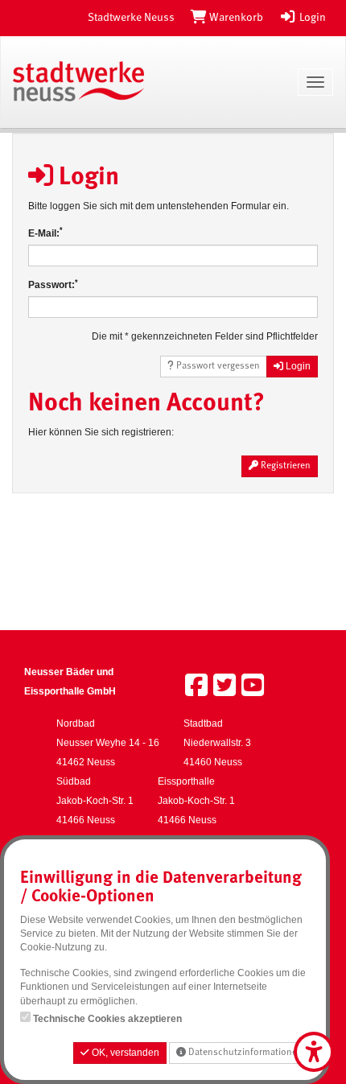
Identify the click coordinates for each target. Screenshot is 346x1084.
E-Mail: (45, 233)
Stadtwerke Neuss (131, 17)
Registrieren (284, 466)
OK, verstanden (124, 1052)
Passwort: (53, 284)
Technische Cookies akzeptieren (107, 1018)
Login (311, 17)
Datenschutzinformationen (244, 1052)
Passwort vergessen (217, 366)
